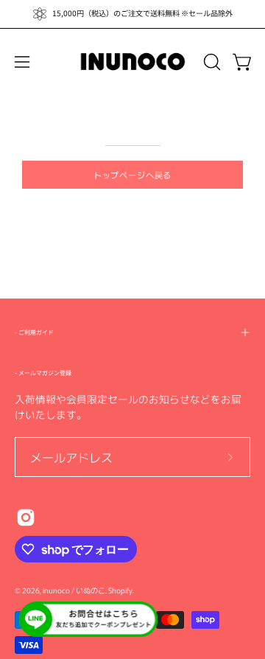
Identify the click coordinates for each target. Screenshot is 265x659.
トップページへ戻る (132, 175)
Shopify (120, 590)
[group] (132, 14)
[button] (210, 62)
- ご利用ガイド (34, 332)
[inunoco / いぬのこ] (133, 62)
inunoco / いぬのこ (74, 590)
